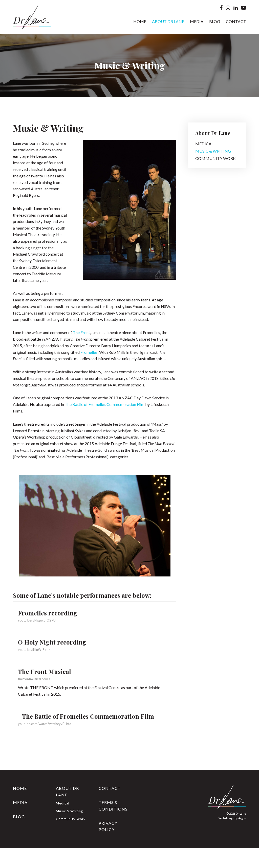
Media (196, 21)
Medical (204, 143)
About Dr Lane (168, 21)
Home (139, 21)
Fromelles (89, 352)
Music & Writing (213, 151)
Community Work (215, 158)
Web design (226, 818)
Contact (236, 21)
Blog (214, 21)
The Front (81, 332)
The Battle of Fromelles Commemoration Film (104, 404)
